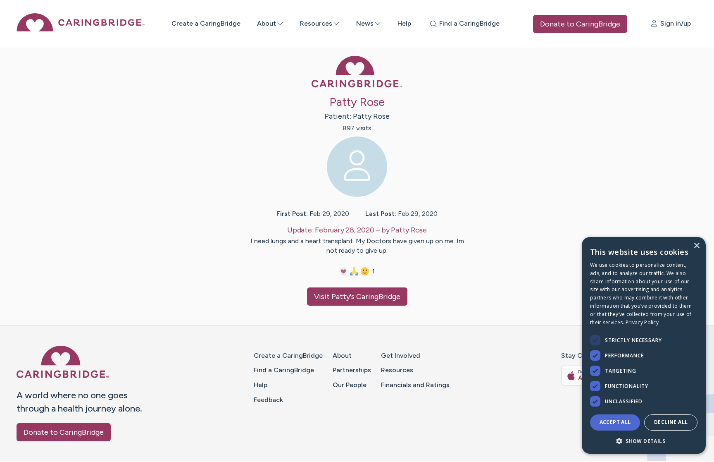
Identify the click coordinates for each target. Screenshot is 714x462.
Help (404, 23)
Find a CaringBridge (284, 370)
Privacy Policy (642, 322)
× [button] (696, 246)
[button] (643, 440)
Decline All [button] (671, 422)
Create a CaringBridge (205, 23)
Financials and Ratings (415, 385)
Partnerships (352, 370)
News (365, 23)
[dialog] (644, 345)
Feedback (268, 400)
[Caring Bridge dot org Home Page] (81, 29)
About (266, 23)
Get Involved (400, 355)
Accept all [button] (615, 422)
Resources (316, 23)
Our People (350, 385)
